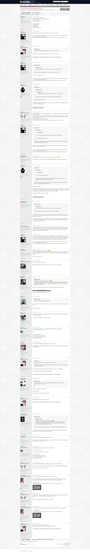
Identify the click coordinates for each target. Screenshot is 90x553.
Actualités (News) (37, 12)
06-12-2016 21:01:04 (36, 358)
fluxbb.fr (68, 545)
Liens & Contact (30, 550)
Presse (57, 4)
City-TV (47, 6)
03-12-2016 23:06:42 (36, 112)
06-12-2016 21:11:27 (36, 378)
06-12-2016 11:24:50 (36, 312)
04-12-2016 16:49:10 (36, 201)
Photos (61, 4)
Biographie (30, 4)
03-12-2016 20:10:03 (36, 46)
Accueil (21, 4)
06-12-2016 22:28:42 (36, 436)
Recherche (50, 6)
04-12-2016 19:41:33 (36, 234)
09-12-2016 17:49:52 (36, 462)
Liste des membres (42, 6)
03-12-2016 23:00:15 (36, 84)
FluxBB (69, 543)
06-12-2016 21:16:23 (36, 398)
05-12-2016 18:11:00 (36, 260)
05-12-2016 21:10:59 (36, 276)
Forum (25, 4)
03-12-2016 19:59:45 (36, 31)
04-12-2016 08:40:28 (36, 125)
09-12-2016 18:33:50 (36, 506)
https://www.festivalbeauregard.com (38, 329)
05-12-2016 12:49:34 (36, 249)
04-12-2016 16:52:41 (36, 225)
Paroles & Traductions (49, 4)
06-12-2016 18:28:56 (36, 327)
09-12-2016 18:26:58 (36, 475)
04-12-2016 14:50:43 (36, 155)
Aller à (21, 543)
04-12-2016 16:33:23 (36, 165)
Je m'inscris (62, 10)
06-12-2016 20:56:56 (36, 342)
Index (38, 6)
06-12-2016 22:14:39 (36, 414)
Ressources (66, 4)
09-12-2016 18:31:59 (36, 493)
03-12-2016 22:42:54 (36, 62)
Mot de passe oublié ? (63, 2)
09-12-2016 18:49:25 (36, 523)
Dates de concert (36, 4)
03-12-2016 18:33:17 (36, 16)
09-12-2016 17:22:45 (36, 446)
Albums (43, 4)
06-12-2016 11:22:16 (36, 296)
